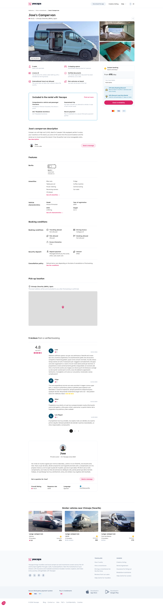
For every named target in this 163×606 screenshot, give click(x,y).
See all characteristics (54, 212)
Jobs (57, 602)
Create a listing (121, 562)
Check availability (118, 102)
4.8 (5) (32, 18)
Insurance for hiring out (124, 569)
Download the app (98, 4)
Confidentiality (71, 602)
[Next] (60, 521)
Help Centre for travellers (103, 578)
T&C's (63, 602)
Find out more (89, 97)
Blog (44, 602)
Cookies (80, 602)
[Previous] (31, 521)
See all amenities (52, 195)
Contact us (51, 602)
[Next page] (78, 431)
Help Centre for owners (124, 576)
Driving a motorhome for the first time (103, 570)
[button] (4, 603)
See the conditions (52, 265)
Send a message (88, 145)
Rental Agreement (122, 565)
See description (34, 139)
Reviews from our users (102, 574)
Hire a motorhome (100, 565)
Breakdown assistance (124, 572)
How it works (99, 562)
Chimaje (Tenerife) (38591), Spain (46, 18)
